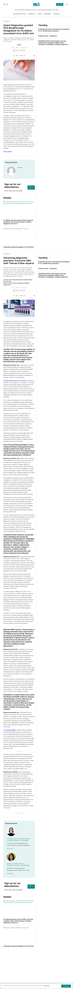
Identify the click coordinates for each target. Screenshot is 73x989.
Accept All (66, 986)
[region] (36, 986)
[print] (34, 55)
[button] (4, 4)
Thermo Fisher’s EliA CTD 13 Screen (14, 380)
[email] (24, 55)
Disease (39, 13)
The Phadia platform (9, 730)
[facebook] (14, 55)
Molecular (57, 13)
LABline (19, 44)
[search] (7, 4)
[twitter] (19, 55)
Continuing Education (19, 13)
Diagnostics (31, 13)
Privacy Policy (46, 985)
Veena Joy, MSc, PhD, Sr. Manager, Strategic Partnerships (18, 864)
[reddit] (21, 55)
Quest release (7, 151)
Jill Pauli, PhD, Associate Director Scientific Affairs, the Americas (18, 839)
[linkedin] (16, 55)
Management (47, 13)
